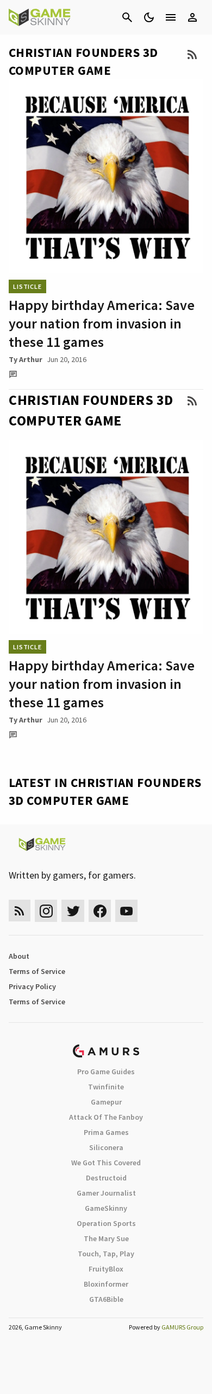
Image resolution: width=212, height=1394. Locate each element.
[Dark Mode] (149, 17)
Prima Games (106, 1132)
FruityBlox (106, 1269)
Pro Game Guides (106, 1071)
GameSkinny (106, 1208)
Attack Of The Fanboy (106, 1117)
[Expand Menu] (171, 17)
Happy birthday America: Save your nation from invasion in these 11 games (102, 323)
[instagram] (46, 911)
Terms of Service (37, 971)
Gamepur (106, 1102)
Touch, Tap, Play (106, 1254)
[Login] (192, 17)
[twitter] (72, 911)
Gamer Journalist (106, 1193)
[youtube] (126, 911)
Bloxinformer (106, 1284)
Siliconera (106, 1147)
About (19, 956)
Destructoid (106, 1178)
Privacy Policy (32, 986)
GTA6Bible (106, 1299)
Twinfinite (106, 1087)
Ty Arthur (25, 359)
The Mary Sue (106, 1238)
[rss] (19, 911)
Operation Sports (106, 1223)
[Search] (127, 17)
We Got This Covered (106, 1162)
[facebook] (100, 911)
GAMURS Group (182, 1327)
